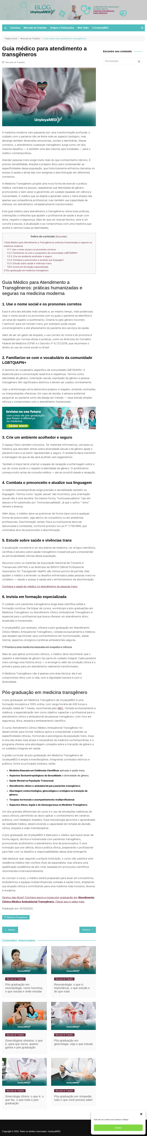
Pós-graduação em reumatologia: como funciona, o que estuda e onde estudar (24, 988)
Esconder (61, 236)
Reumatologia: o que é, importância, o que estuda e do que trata (72, 988)
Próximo (86, 930)
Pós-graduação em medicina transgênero (26, 270)
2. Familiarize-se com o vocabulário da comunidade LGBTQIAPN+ (42, 253)
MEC (60, 708)
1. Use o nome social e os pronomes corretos (31, 249)
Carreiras (15, 28)
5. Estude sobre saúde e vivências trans (29, 263)
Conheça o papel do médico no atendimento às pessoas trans (39, 586)
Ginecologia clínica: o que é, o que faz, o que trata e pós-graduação (24, 1100)
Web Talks (83, 28)
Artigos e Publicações (62, 28)
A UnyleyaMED (100, 28)
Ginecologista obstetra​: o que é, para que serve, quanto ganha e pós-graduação (24, 1044)
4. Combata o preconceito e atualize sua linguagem (35, 260)
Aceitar (118, 1128)
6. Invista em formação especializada (27, 266)
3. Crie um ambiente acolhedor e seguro (29, 256)
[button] (141, 1114)
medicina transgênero (17, 917)
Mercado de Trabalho (35, 28)
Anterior (11, 930)
